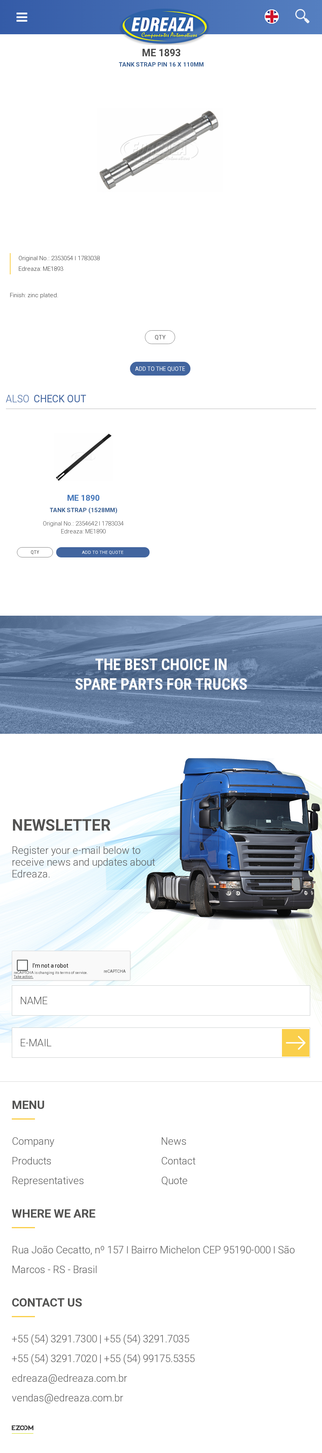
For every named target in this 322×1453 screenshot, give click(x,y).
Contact (178, 1161)
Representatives (48, 1180)
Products (31, 1161)
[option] (160, 150)
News (174, 1141)
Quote (174, 1180)
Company (33, 1141)
